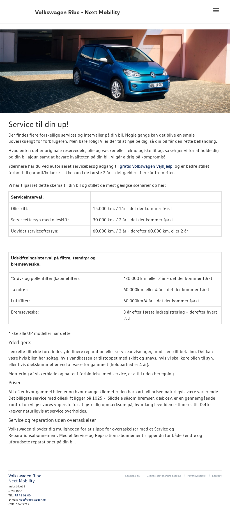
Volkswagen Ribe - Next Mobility (77, 12)
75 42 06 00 (23, 495)
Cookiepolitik (132, 475)
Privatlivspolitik (196, 475)
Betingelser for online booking (164, 475)
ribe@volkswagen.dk (32, 499)
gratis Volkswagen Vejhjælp (146, 166)
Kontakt (217, 475)
